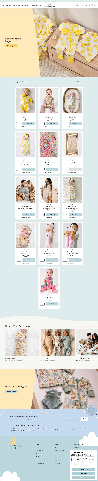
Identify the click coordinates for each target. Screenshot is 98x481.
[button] (89, 326)
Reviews (57, 460)
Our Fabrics (75, 5)
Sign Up (85, 419)
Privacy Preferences (40, 477)
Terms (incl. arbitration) (22, 430)
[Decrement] (17, 123)
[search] (89, 5)
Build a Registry (11, 391)
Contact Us (76, 447)
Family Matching (40, 463)
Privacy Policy (30, 430)
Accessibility (58, 466)
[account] (86, 5)
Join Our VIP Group (59, 450)
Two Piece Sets (39, 457)
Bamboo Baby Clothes (41, 466)
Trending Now (39, 450)
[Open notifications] (92, 5)
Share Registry (11, 46)
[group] (22, 345)
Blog (56, 453)
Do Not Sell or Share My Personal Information (27, 477)
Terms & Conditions (7, 477)
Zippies (37, 453)
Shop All (38, 472)
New (37, 447)
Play (37, 460)
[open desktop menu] (3, 5)
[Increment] (20, 123)
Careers (57, 457)
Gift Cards (38, 469)
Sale (40, 5)
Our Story (82, 5)
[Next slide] (92, 326)
